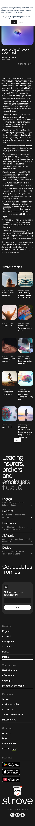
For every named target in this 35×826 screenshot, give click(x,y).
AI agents (7, 647)
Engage (6, 631)
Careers (9, 749)
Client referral (9, 743)
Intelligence (8, 642)
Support (6, 699)
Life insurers (8, 675)
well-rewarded (19, 230)
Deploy (5, 652)
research (6, 207)
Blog (4, 738)
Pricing (5, 657)
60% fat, (16, 130)
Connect (6, 636)
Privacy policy (9, 720)
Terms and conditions (12, 715)
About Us (6, 733)
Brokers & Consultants (13, 686)
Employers (7, 681)
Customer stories (10, 704)
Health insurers (9, 670)
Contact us (7, 710)
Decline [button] (21, 22)
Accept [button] (13, 22)
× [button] (31, 4)
